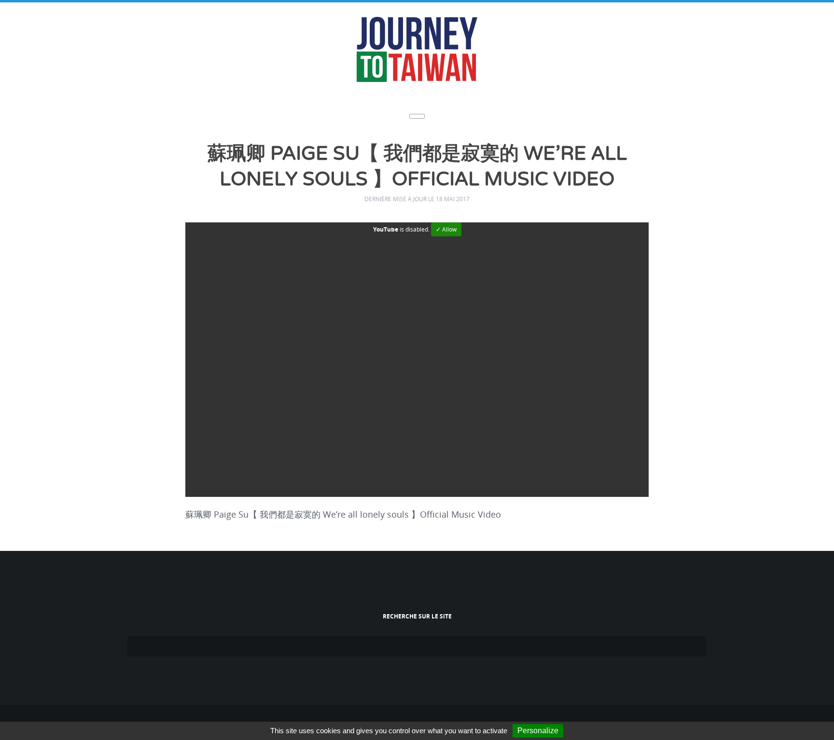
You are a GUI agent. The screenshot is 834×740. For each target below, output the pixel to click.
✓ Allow (446, 226)
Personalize (537, 730)
